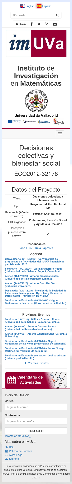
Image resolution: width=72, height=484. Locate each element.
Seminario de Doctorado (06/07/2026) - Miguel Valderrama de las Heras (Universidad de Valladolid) (35, 302)
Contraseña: (13, 415)
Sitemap (13, 459)
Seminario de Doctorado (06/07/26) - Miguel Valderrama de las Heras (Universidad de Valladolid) (35, 342)
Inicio (22, 24)
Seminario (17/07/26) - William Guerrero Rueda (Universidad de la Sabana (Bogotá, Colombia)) (32, 321)
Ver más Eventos (38, 363)
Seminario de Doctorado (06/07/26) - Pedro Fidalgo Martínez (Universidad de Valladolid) (35, 349)
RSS (11, 447)
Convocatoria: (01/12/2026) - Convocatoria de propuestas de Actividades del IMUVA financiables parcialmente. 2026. (34, 261)
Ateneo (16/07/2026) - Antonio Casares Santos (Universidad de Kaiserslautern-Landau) (32, 277)
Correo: (10, 401)
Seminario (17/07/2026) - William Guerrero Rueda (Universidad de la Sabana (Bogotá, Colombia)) (33, 270)
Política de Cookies (20, 451)
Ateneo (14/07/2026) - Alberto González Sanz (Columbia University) (31, 284)
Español (46, 6)
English (29, 6)
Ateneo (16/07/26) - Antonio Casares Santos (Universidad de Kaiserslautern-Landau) (30, 328)
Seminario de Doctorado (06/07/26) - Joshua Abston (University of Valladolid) (35, 357)
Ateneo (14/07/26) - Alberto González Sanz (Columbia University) (36, 335)
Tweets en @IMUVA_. (18, 436)
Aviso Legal (15, 455)
